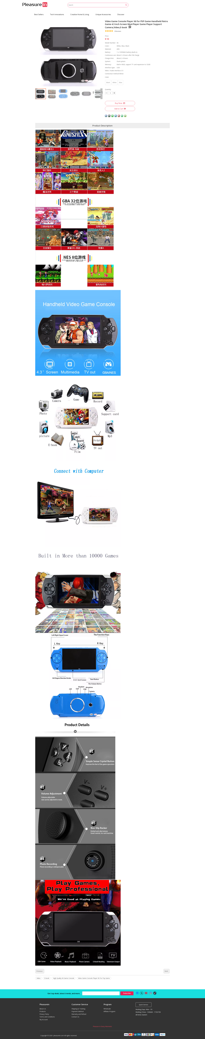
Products (43, 1011)
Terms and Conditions (47, 1017)
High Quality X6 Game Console (63, 978)
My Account (44, 1020)
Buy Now (118, 103)
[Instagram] (150, 993)
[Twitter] (141, 993)
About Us (43, 1009)
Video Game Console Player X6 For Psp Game (94, 978)
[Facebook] (137, 993)
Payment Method (78, 1011)
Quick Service (143, 1005)
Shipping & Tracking (78, 1009)
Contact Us (75, 1017)
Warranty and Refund (79, 1014)
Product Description (102, 125)
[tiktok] (155, 993)
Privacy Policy (44, 1014)
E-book (46, 978)
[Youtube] (146, 993)
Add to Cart (118, 109)
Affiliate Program (109, 1011)
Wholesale (107, 1009)
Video (38, 978)
